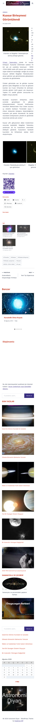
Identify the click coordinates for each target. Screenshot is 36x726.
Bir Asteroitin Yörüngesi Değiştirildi (13, 542)
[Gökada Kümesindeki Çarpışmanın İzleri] (9, 228)
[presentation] (18, 303)
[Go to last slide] (4, 310)
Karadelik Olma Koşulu (13, 318)
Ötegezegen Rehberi (18, 603)
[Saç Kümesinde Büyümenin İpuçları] (23, 228)
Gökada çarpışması (8, 260)
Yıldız (16, 321)
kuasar (18, 260)
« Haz (17, 681)
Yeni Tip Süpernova (27, 274)
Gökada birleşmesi (23, 257)
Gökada (5, 12)
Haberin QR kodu (9, 192)
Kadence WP (19, 721)
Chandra (11, 174)
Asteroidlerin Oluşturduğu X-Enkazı (9, 275)
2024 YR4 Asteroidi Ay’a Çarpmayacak (14, 571)
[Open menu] (3, 3)
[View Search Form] (32, 3)
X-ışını (18, 264)
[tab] (14, 329)
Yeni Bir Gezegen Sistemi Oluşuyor (12, 514)
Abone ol (29, 395)
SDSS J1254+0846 (8, 264)
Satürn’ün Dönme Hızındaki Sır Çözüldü (14, 429)
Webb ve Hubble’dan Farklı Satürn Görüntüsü (16, 485)
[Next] (31, 310)
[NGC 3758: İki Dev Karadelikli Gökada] (9, 242)
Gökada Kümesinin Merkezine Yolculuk (14, 457)
